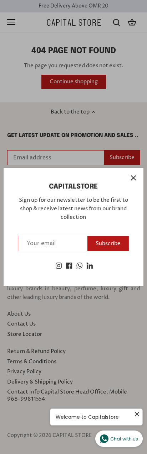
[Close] (133, 178)
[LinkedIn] (90, 265)
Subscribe (108, 243)
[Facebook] (69, 265)
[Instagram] (59, 265)
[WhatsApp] (79, 265)
